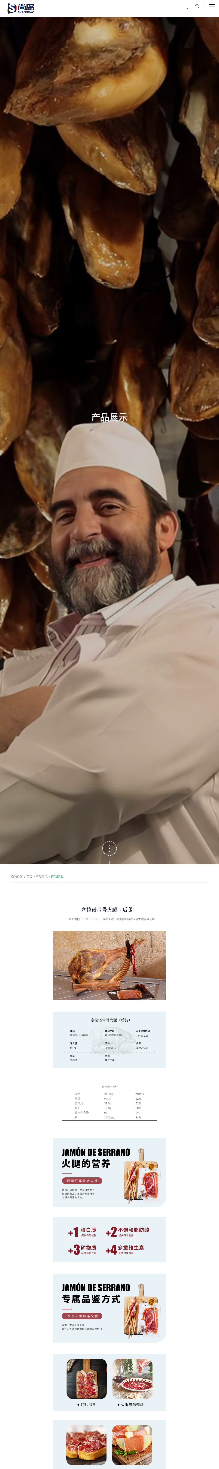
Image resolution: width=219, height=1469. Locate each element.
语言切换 (179, 8)
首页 (30, 876)
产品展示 (42, 876)
